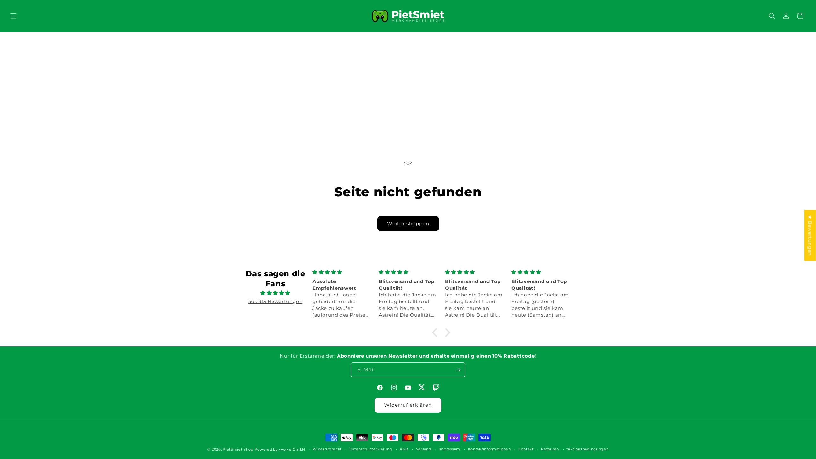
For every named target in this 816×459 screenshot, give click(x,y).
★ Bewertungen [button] (810, 235)
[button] (13, 16)
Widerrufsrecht (327, 449)
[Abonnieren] (458, 369)
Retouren (550, 449)
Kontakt (526, 449)
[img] (275, 292)
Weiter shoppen (408, 224)
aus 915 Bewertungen (275, 301)
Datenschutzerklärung (370, 449)
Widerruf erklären (408, 405)
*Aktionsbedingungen (587, 449)
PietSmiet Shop (238, 449)
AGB (404, 449)
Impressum (449, 449)
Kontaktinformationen (489, 449)
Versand (423, 449)
